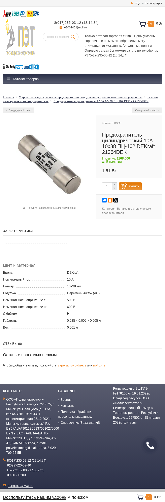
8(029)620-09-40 (19, 465)
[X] (115, 200)
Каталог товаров (25, 79)
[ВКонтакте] (104, 200)
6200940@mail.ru (75, 27)
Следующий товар (146, 110)
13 (85, 23)
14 (90, 23)
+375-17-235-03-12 (98, 55)
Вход (137, 3)
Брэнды (66, 399)
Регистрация (153, 3)
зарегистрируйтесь (72, 365)
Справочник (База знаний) (80, 422)
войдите (99, 365)
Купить (133, 186)
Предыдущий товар (19, 110)
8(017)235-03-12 (67, 23)
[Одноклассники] (110, 200)
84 (95, 23)
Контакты (67, 405)
